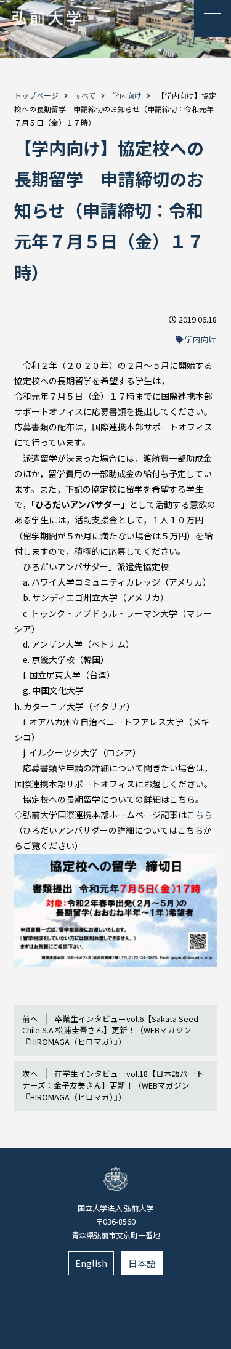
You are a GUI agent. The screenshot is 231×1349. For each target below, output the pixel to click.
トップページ (36, 95)
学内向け (127, 95)
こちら (200, 814)
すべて (85, 95)
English (91, 1263)
